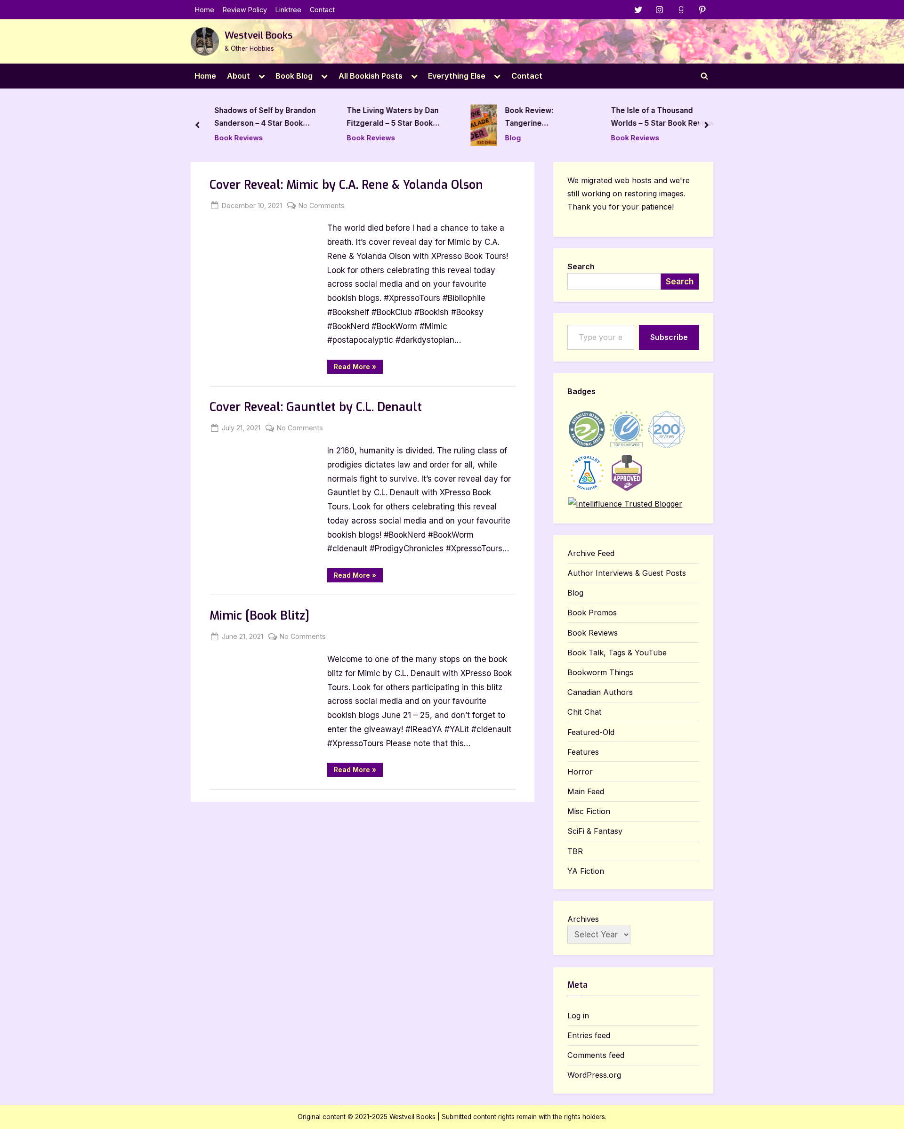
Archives (583, 919)
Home (204, 10)
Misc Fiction (588, 811)
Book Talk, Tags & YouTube (617, 652)
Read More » (358, 368)
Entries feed (588, 1035)
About (238, 76)
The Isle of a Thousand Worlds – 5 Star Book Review (662, 117)
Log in (578, 1015)
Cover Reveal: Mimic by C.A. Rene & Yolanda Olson (346, 185)
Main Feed (585, 791)
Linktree (288, 10)
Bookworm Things (600, 672)
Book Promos (592, 612)
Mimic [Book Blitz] (259, 615)
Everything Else (456, 76)
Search (581, 266)
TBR (575, 851)
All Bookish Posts (371, 76)
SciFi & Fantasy (594, 831)
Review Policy (245, 10)
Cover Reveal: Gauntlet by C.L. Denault (316, 407)
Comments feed (595, 1055)
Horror (580, 771)
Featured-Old (590, 732)
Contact (322, 10)
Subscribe (669, 337)
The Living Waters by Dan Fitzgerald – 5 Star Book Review (392, 118)
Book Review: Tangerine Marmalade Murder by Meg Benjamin (539, 118)
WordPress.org (594, 1075)
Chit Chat (584, 712)
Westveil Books (258, 35)
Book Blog (294, 76)
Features (583, 752)
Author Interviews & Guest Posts (626, 573)
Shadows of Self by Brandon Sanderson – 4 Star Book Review (265, 118)
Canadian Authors (600, 692)
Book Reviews (239, 138)
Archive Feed (590, 553)
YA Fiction (585, 871)
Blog (513, 138)
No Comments (322, 206)
